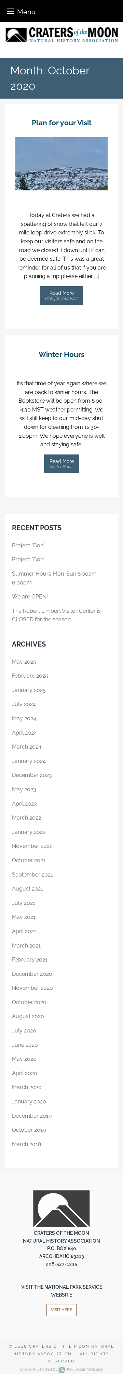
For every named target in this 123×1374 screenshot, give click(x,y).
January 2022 (28, 832)
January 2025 (29, 690)
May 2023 (24, 789)
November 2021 (32, 846)
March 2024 (26, 746)
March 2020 (27, 1087)
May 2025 (24, 662)
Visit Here (61, 1309)
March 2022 (26, 817)
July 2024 (24, 704)
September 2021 (32, 874)
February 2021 (29, 959)
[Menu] (10, 11)
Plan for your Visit (62, 122)
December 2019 (32, 1116)
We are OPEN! (30, 596)
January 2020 (29, 1101)
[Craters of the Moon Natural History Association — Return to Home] (61, 34)
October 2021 (28, 860)
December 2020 (32, 974)
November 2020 (32, 988)
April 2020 (24, 1073)
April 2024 (24, 732)
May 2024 (24, 718)
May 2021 (24, 917)
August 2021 (27, 888)
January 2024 (29, 761)
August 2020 (28, 1016)
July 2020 (24, 1030)
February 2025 (30, 675)
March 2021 (26, 945)
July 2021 (23, 903)
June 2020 (25, 1045)
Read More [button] (61, 295)
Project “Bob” (28, 545)
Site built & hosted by (61, 1369)
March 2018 (26, 1144)
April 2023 (24, 803)
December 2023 (32, 775)
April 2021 (24, 931)
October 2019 (29, 1130)
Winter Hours (61, 354)
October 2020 (29, 1002)
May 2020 (24, 1059)
